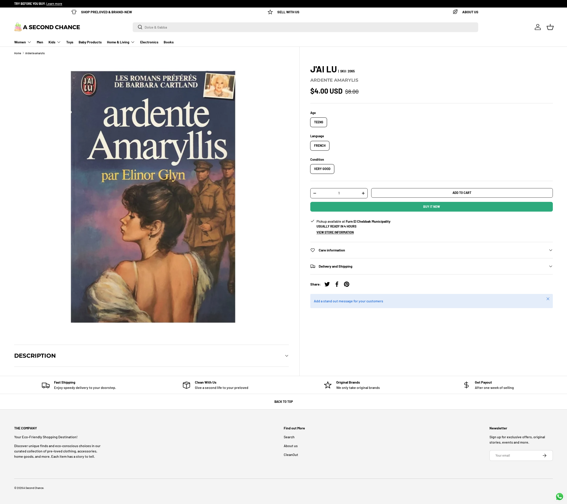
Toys (69, 42)
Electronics (149, 42)
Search (289, 437)
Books (169, 42)
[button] (550, 27)
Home (17, 53)
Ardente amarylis (35, 53)
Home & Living (118, 42)
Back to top (283, 402)
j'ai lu (323, 69)
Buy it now (431, 207)
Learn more (54, 4)
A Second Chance (33, 487)
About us (291, 446)
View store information (335, 232)
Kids (52, 42)
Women (20, 42)
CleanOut (291, 454)
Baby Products (90, 42)
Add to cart (461, 193)
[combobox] (305, 27)
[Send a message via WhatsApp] (559, 496)
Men (40, 42)
